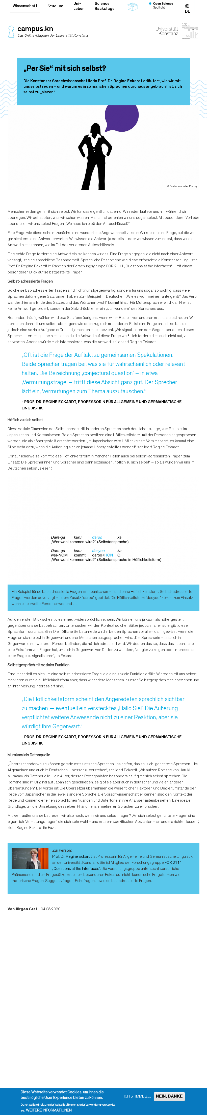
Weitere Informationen (49, 1110)
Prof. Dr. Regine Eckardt (72, 856)
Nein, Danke (169, 1096)
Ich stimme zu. (137, 1096)
